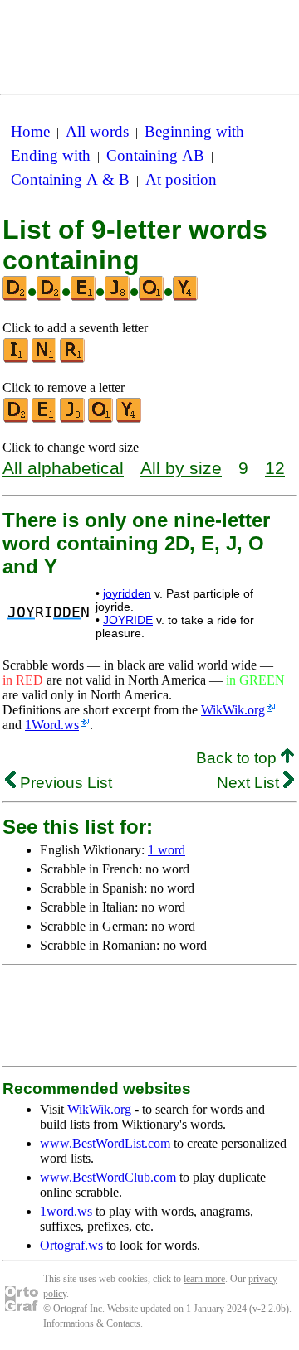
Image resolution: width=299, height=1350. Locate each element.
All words (97, 131)
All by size (181, 467)
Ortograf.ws (71, 1245)
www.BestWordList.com (105, 1143)
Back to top (238, 758)
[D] (16, 419)
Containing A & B (70, 179)
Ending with (51, 155)
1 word (166, 850)
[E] (45, 419)
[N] (45, 359)
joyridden (127, 593)
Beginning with (194, 131)
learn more (204, 1279)
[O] (101, 419)
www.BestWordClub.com (108, 1177)
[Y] (129, 419)
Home (30, 131)
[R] (73, 359)
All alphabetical (63, 467)
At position (181, 179)
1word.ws (66, 1211)
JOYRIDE (128, 620)
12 (275, 467)
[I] (16, 359)
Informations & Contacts (91, 1323)
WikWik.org (233, 710)
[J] (73, 419)
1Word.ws (52, 725)
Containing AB (155, 155)
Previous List (64, 782)
